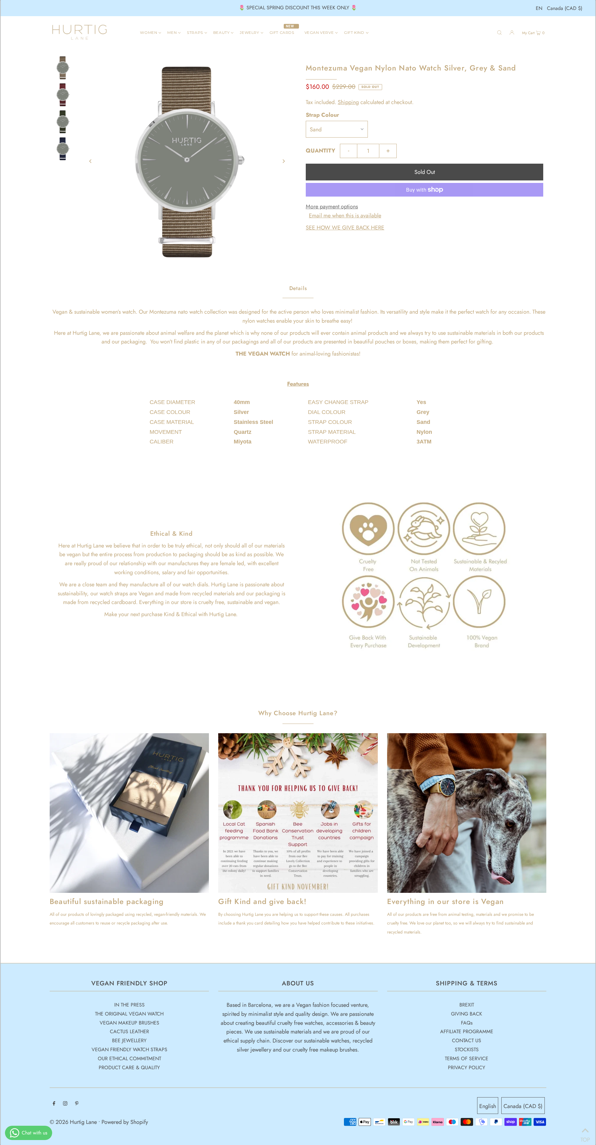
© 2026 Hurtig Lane (74, 1122)
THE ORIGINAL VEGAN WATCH (129, 1013)
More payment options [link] (332, 206)
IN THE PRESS (129, 1004)
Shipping (348, 102)
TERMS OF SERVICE (466, 1058)
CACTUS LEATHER (129, 1031)
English (487, 1106)
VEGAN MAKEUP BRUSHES (129, 1022)
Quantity (320, 151)
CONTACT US (466, 1040)
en (539, 8)
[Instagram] (65, 1103)
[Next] (283, 161)
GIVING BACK (466, 1013)
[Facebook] (54, 1103)
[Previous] (90, 161)
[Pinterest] (77, 1103)
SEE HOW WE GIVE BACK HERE (345, 228)
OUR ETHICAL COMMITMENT (129, 1058)
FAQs (466, 1022)
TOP (585, 1137)
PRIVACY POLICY (466, 1067)
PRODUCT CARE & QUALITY (129, 1067)
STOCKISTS (467, 1049)
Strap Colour (322, 115)
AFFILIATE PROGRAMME (466, 1031)
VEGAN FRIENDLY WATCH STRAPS (129, 1049)
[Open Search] (499, 32)
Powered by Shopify (125, 1122)
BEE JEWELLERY (129, 1040)
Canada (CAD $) (564, 8)
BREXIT (466, 1004)
